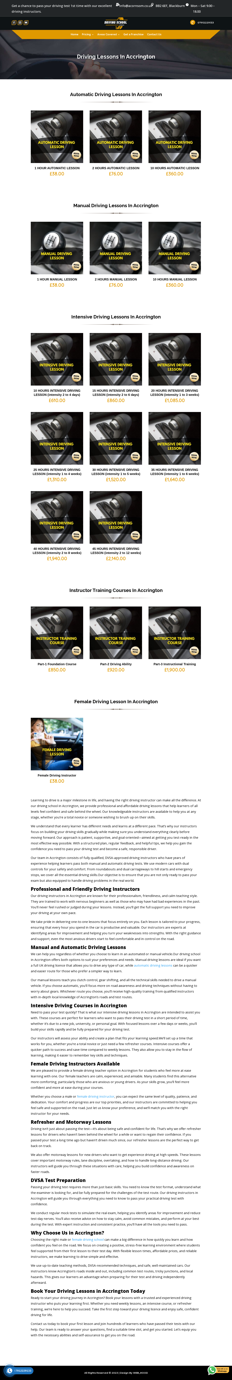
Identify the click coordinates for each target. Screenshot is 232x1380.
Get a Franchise (133, 34)
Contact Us (154, 34)
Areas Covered (107, 34)
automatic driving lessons (153, 965)
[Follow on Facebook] (14, 22)
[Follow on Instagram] (20, 22)
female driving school (88, 1239)
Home (74, 34)
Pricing (86, 34)
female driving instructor (95, 1096)
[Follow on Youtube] (26, 22)
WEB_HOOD (140, 1372)
